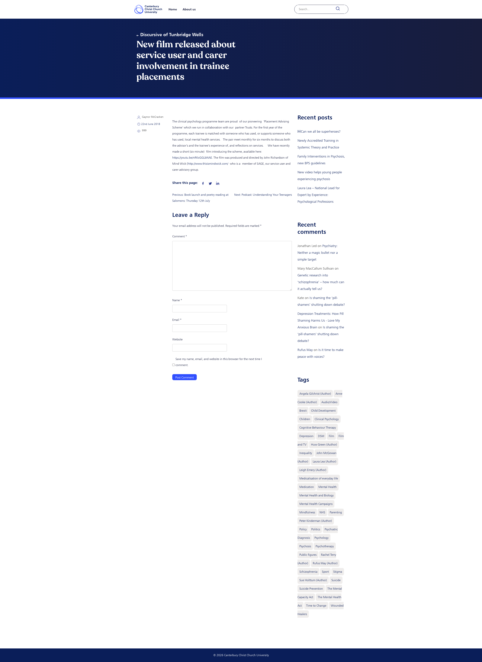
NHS (322, 512)
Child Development (323, 410)
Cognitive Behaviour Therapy (317, 427)
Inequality (305, 453)
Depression (306, 436)
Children (304, 419)
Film (331, 436)
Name (177, 300)
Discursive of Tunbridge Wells (171, 34)
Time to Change (316, 605)
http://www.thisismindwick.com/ (208, 163)
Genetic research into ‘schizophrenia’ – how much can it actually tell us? (320, 282)
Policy (303, 529)
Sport (325, 571)
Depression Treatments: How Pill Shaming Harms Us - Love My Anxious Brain (320, 320)
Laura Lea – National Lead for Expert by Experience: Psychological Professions (318, 195)
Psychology (321, 538)
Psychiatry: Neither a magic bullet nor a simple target (317, 252)
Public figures (308, 555)
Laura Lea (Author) (324, 461)
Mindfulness (307, 512)
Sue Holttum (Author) (313, 580)
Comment (179, 236)
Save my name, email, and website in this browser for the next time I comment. (218, 362)
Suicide (336, 580)
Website (177, 339)
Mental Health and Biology (316, 495)
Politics (315, 529)
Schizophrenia (308, 571)
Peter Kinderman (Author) (315, 521)
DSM (321, 436)
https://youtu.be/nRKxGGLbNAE (192, 157)
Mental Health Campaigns (316, 504)
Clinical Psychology (327, 419)
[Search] (340, 8)
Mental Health (327, 487)
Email (177, 320)
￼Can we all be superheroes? (319, 131)
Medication (306, 487)
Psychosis (305, 546)
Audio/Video (329, 402)
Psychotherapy (325, 546)
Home (173, 9)
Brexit (303, 410)
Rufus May (305, 350)
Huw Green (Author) (324, 444)
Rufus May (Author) (325, 563)
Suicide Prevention (311, 588)
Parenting (336, 512)
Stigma (337, 571)
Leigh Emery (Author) (312, 470)
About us (189, 9)
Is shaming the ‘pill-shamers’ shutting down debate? (320, 334)
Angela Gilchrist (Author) (315, 393)
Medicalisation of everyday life (318, 478)
